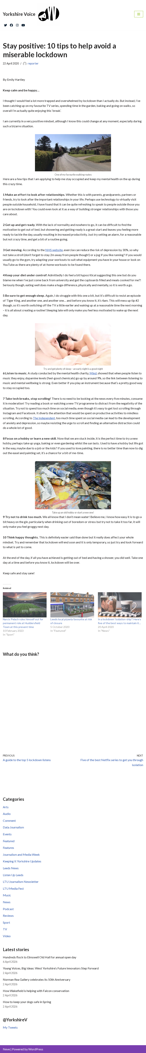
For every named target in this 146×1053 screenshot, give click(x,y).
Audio (7, 813)
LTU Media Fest (13, 888)
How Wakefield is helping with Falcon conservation (36, 991)
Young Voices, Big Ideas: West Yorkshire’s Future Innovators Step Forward (51, 968)
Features (8, 847)
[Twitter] (5, 24)
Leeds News (11, 868)
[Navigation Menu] (138, 14)
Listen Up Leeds (13, 875)
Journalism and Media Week (21, 854)
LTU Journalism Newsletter (21, 881)
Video (7, 936)
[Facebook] (11, 24)
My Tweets (10, 1027)
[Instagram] (17, 24)
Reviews (8, 915)
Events (7, 834)
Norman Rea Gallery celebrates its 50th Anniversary (36, 979)
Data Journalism (13, 827)
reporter (33, 63)
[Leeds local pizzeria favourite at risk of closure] (72, 604)
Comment (9, 820)
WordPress (35, 1049)
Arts (6, 807)
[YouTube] (23, 24)
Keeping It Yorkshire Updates (22, 861)
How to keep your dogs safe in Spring (27, 1002)
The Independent (44, 418)
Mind (93, 373)
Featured (8, 841)
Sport (6, 922)
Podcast (8, 909)
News (6, 902)
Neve (6, 1049)
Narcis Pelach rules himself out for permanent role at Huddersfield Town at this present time (23, 623)
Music (7, 895)
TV (5, 929)
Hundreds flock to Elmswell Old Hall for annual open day (39, 957)
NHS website (54, 250)
